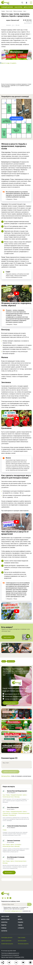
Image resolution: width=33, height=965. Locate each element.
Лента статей (5, 916)
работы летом (10, 661)
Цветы (24, 794)
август (3, 661)
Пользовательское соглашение (10, 955)
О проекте (21, 928)
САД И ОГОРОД (18, 7)
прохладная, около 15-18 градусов (16, 694)
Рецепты (3, 925)
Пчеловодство (12, 815)
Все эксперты (8, 872)
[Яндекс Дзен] (10, 898)
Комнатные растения (8, 796)
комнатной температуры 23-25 (15, 696)
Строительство (6, 813)
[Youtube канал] (8, 898)
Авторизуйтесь (5, 776)
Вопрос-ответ (5, 919)
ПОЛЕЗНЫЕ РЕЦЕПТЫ (23, 943)
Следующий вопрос (10, 703)
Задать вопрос (7, 637)
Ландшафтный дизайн (16, 794)
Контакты (4, 931)
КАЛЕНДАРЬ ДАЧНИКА (7, 7)
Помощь (3, 928)
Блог (19, 916)
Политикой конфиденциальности (13, 911)
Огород (7, 794)
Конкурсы (4, 922)
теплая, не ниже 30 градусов (14, 699)
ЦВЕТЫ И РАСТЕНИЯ (6, 940)
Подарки (20, 922)
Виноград (17, 796)
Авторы (20, 919)
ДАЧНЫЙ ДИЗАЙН (22, 940)
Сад (4, 794)
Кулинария (14, 813)
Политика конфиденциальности (10, 953)
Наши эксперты (9, 786)
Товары (20, 925)
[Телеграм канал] (2, 898)
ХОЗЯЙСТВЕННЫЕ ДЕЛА (7, 943)
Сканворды (17, 957)
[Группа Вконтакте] (5, 898)
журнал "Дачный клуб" (12, 20)
